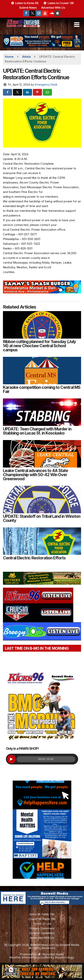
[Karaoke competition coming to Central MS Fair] (42, 370)
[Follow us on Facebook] (26, 13)
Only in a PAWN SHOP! (22, 749)
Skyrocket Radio (52, 954)
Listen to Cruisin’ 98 (60, 3)
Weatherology (64, 957)
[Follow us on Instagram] (39, 13)
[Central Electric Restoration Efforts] (42, 541)
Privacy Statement (42, 928)
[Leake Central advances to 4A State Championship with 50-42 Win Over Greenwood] (42, 454)
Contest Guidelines (42, 933)
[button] (76, 25)
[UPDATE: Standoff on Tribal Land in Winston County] (42, 499)
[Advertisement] (42, 41)
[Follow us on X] (32, 13)
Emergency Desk (46, 84)
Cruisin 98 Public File (42, 919)
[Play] (11, 759)
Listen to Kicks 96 (26, 3)
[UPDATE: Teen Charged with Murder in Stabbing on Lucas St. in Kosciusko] (42, 412)
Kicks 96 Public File (42, 914)
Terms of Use (42, 923)
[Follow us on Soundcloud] (51, 13)
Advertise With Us (53, 7)
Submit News (28, 7)
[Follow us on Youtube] (45, 13)
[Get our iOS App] (57, 13)
